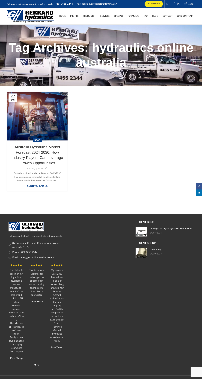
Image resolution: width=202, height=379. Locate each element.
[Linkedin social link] (178, 4)
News (37, 140)
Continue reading (37, 186)
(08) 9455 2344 (64, 4)
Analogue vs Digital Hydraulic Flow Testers (171, 228)
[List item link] (37, 245)
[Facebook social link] (174, 4)
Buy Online (154, 4)
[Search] (167, 4)
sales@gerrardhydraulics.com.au (37, 257)
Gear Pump (155, 249)
